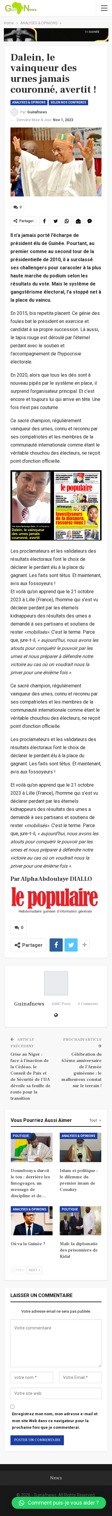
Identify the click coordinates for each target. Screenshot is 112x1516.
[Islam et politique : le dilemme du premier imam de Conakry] (81, 1147)
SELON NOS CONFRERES (68, 102)
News (56, 1478)
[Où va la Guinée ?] (32, 1221)
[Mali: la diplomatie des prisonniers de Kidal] (81, 1221)
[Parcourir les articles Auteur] (56, 983)
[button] (59, 1503)
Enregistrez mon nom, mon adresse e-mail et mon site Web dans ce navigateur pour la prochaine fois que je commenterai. (54, 1420)
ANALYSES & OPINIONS (29, 102)
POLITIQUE (21, 1136)
